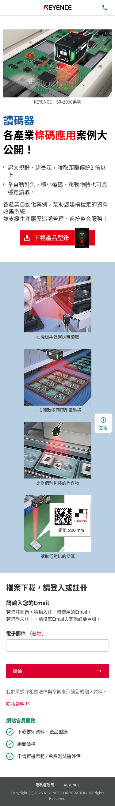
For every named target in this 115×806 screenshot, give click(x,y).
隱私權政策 (45, 784)
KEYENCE (72, 784)
